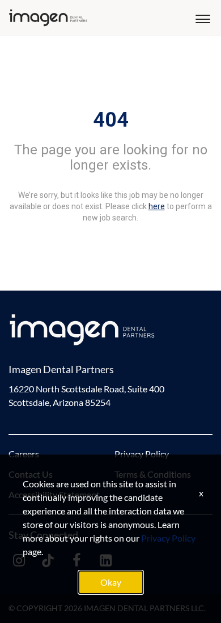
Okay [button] (110, 582)
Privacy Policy (141, 453)
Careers (23, 453)
